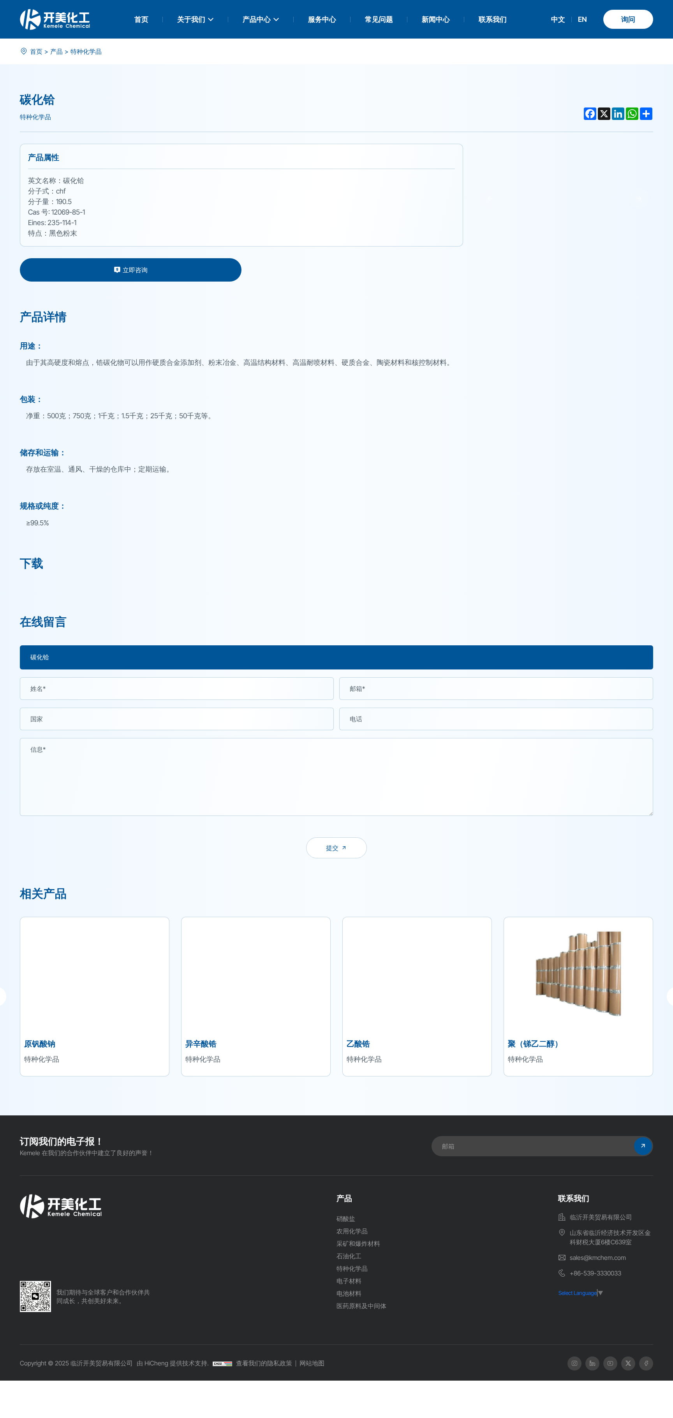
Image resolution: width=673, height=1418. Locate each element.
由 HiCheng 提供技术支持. (173, 1363)
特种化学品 (86, 51)
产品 (56, 51)
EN (582, 19)
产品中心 (257, 19)
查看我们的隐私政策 (264, 1363)
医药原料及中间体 (361, 1306)
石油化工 (348, 1256)
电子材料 (348, 1281)
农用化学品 (352, 1231)
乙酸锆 (358, 1043)
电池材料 (348, 1293)
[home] (61, 1206)
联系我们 (493, 19)
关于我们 (191, 19)
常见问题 (379, 19)
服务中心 (322, 19)
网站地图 (312, 1363)
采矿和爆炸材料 (358, 1243)
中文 (558, 19)
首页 (141, 19)
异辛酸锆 (201, 1043)
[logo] (55, 19)
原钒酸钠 (39, 1043)
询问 (628, 19)
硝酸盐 (345, 1218)
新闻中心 (436, 19)
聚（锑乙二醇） (535, 1043)
